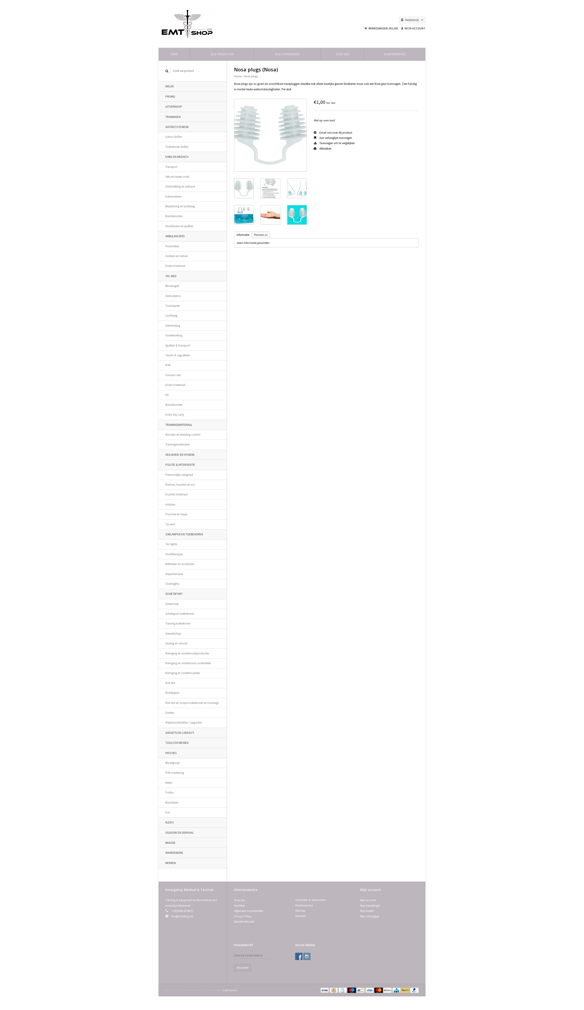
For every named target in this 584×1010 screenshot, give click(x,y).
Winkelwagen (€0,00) (383, 28)
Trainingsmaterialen (177, 444)
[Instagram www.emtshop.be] (306, 956)
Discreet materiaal (176, 494)
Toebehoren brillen (176, 147)
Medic (168, 783)
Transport (171, 167)
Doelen (169, 713)
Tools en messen (176, 743)
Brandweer (171, 802)
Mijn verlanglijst (369, 916)
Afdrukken (325, 149)
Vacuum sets (173, 375)
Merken (170, 863)
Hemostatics (173, 296)
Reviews (261, 235)
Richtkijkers (172, 693)
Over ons (342, 54)
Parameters (172, 246)
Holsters (170, 504)
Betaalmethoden (244, 922)
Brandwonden (174, 216)
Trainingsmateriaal (178, 425)
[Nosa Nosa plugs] (270, 135)
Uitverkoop (173, 107)
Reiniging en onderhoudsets (182, 673)
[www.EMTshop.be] (187, 24)
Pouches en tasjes (176, 514)
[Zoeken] (167, 71)
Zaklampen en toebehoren (184, 534)
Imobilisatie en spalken (179, 226)
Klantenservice (395, 54)
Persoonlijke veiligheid (179, 475)
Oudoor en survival (179, 833)
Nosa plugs (251, 76)
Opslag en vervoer (176, 643)
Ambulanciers (175, 236)
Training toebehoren (177, 623)
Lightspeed (230, 990)
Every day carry (174, 414)
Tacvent (170, 524)
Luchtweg (171, 316)
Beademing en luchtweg (180, 206)
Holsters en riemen (176, 256)
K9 (166, 395)
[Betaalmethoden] (325, 990)
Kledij (169, 822)
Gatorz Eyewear (177, 127)
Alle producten (222, 54)
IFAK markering (174, 773)
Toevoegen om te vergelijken (337, 143)
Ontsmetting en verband (180, 186)
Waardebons (174, 853)
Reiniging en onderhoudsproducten (187, 653)
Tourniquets (172, 306)
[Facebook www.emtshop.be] (298, 956)
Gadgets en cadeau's (179, 733)
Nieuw (169, 86)
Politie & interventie (180, 465)
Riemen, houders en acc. (180, 485)
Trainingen (173, 117)
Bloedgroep (172, 763)
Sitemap (300, 911)
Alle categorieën (287, 54)
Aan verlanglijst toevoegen (335, 138)
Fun (167, 812)
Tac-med (171, 276)
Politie (169, 792)
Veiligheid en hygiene (180, 455)
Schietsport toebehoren (179, 614)
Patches (171, 753)
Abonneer (242, 968)
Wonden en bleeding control (182, 435)
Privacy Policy (243, 916)
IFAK (168, 365)
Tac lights (171, 544)
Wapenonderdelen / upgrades (183, 722)
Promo (170, 97)
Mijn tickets (367, 911)
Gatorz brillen (173, 137)
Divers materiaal (175, 266)
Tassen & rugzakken (177, 355)
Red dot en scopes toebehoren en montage (192, 703)
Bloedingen (172, 286)
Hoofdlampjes (174, 554)
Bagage (170, 843)
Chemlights (172, 584)
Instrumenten (173, 196)
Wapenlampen (174, 574)
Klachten (239, 906)
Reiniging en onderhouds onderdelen (188, 663)
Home (174, 54)
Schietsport (174, 594)
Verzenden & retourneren (310, 900)
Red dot (170, 683)
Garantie (300, 916)
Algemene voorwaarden (248, 911)
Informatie (243, 235)
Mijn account (414, 28)
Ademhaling (172, 326)
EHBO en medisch (176, 157)
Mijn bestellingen (370, 906)
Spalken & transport (177, 345)
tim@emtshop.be (182, 916)
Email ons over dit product (335, 133)
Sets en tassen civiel (177, 177)
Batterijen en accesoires (179, 564)
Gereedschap (173, 633)
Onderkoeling (173, 335)
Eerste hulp (172, 604)
